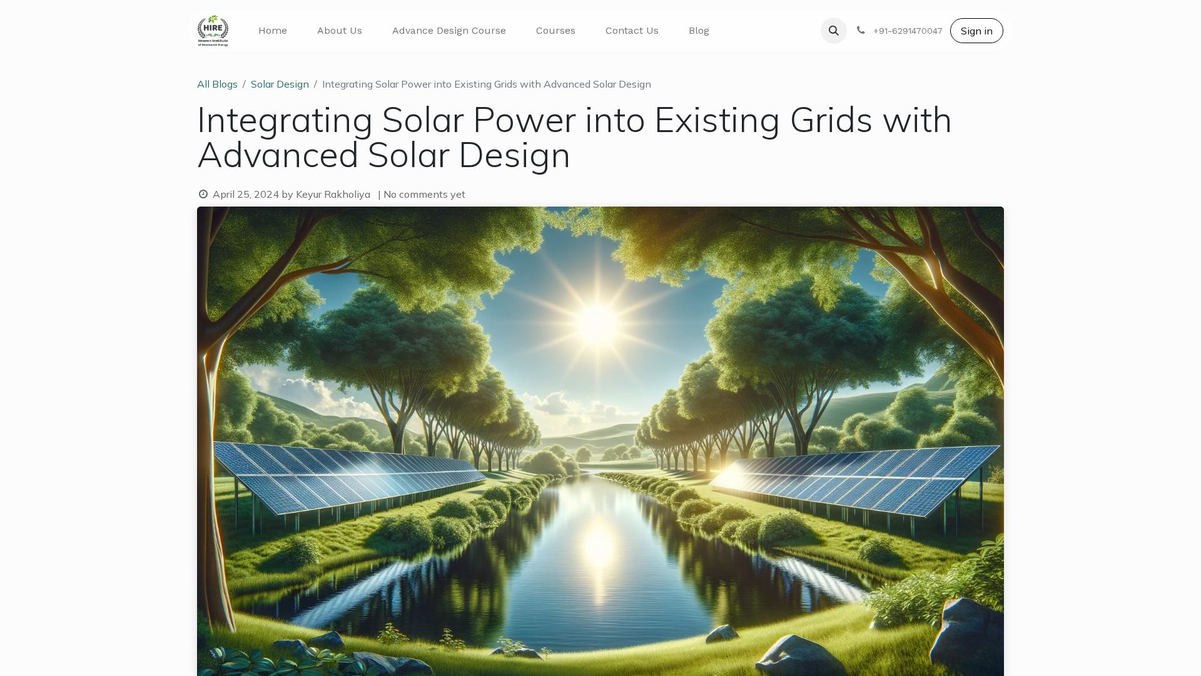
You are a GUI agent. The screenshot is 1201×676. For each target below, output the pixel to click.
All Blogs (217, 84)
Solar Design (280, 84)
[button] (834, 31)
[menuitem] (272, 30)
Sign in (977, 30)
